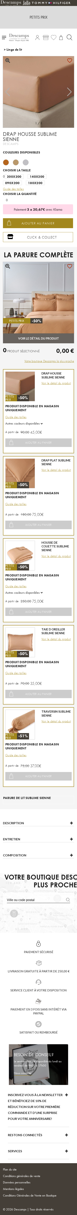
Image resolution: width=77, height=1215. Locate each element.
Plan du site (10, 1169)
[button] (69, 92)
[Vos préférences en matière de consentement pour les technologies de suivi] (70, 1208)
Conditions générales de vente (21, 1176)
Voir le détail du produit (56, 383)
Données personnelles (16, 1182)
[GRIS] (28, 161)
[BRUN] (8, 161)
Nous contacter (22, 1073)
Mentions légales (13, 1189)
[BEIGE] (18, 161)
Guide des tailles (15, 417)
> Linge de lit (13, 49)
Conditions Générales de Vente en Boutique (29, 1195)
